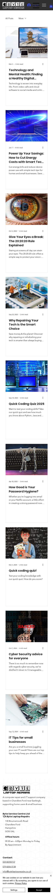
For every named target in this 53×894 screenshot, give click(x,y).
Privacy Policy (21, 883)
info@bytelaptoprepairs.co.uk (17, 871)
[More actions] (44, 64)
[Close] (49, 877)
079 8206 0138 (9, 866)
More (21, 18)
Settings (13, 890)
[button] (51, 6)
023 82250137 (9, 862)
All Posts (9, 18)
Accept (39, 890)
